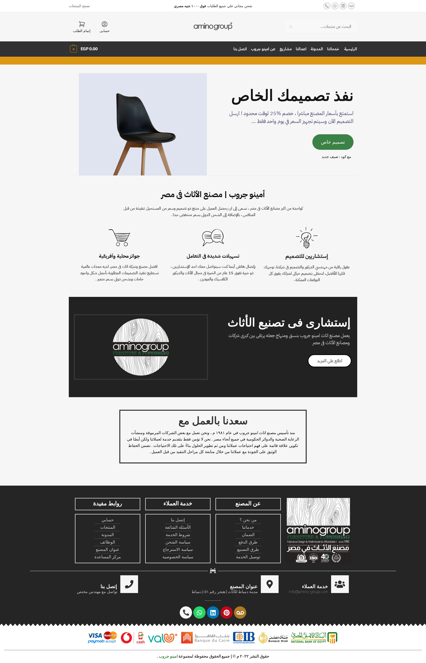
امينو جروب (168, 656)
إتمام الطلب (81, 31)
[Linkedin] (343, 5)
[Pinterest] (226, 612)
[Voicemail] (351, 5)
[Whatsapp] (335, 5)
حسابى (105, 31)
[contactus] (129, 584)
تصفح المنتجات (79, 6)
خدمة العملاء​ (315, 586)
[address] (270, 584)
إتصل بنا (109, 586)
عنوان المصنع (244, 586)
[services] (340, 584)
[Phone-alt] (326, 5)
